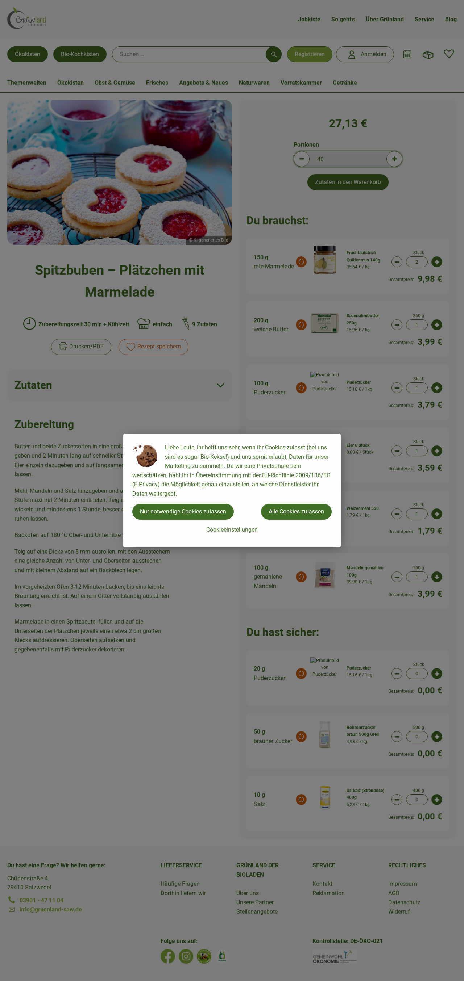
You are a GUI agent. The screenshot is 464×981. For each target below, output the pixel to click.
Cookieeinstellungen (232, 529)
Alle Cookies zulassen (296, 511)
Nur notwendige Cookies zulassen (183, 511)
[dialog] (232, 490)
